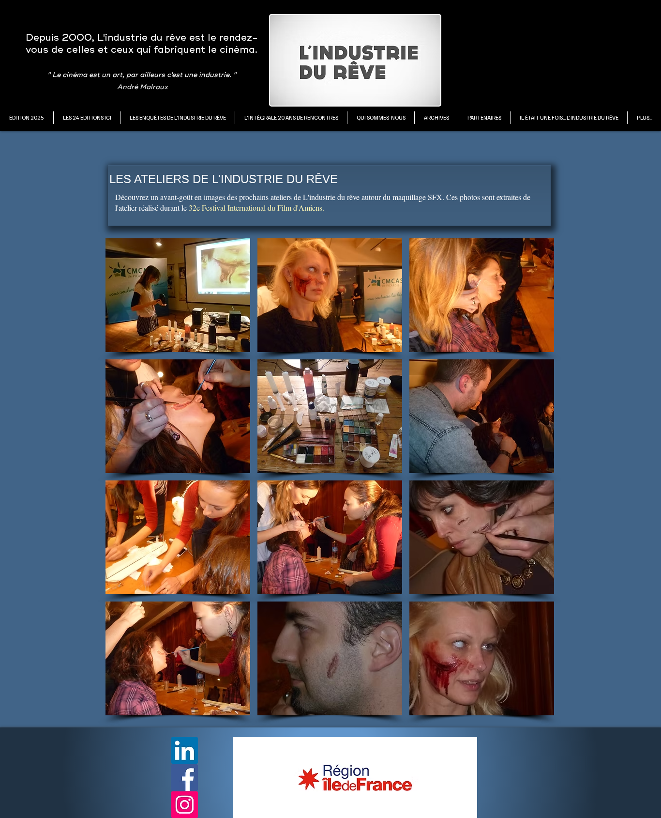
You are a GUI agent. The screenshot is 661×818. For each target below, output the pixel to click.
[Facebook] (184, 777)
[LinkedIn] (184, 750)
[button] (86, 117)
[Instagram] (184, 804)
